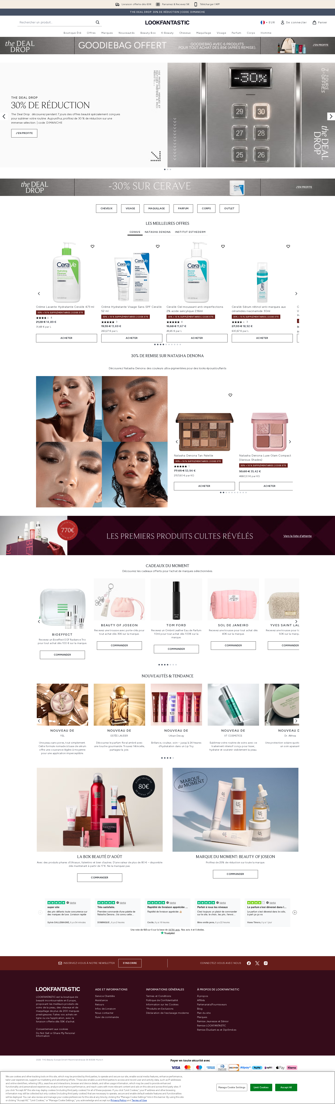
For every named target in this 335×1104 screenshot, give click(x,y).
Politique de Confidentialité (162, 1000)
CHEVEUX (106, 208)
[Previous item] (39, 293)
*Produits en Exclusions (160, 1008)
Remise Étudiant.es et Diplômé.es (216, 1029)
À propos (202, 996)
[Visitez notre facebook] (249, 963)
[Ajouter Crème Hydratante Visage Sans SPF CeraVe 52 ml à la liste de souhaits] (158, 246)
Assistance (101, 1000)
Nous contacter (104, 1012)
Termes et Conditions (158, 996)
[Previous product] (177, 442)
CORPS (206, 208)
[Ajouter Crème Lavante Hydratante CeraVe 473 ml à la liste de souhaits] (92, 246)
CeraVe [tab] (135, 232)
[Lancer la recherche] (97, 22)
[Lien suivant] (296, 621)
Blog (200, 1008)
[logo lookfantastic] (167, 22)
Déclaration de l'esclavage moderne (167, 1012)
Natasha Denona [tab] (158, 232)
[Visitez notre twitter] (257, 963)
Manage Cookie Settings (231, 1087)
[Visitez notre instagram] (265, 963)
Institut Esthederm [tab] (190, 232)
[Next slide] (331, 116)
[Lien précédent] (39, 621)
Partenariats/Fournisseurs (212, 1004)
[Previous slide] (4, 116)
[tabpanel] (167, 293)
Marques (202, 1017)
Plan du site (203, 1012)
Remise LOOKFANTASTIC (211, 1025)
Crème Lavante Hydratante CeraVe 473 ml (65, 306)
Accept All (286, 1087)
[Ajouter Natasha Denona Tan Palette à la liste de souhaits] (230, 395)
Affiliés (201, 1000)
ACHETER (66, 338)
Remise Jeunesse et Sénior (213, 1021)
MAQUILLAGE (156, 208)
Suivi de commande (107, 1017)
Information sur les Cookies (162, 1004)
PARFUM (183, 208)
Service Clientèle (105, 996)
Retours (99, 1004)
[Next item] (296, 293)
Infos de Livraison (105, 1008)
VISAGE (130, 208)
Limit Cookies (261, 1087)
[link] (293, 22)
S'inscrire (130, 963)
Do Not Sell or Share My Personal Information (55, 1034)
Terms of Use (139, 1100)
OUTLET (229, 208)
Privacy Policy (118, 1100)
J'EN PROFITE (24, 133)
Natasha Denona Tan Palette (193, 455)
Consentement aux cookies (52, 1029)
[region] (167, 1087)
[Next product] (290, 442)
